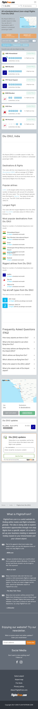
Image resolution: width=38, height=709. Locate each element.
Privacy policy (19, 686)
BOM (10, 93)
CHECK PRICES (27, 413)
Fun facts (19, 683)
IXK (9, 119)
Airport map (19, 679)
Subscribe (30, 642)
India (11, 505)
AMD (11, 53)
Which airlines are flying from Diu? (15, 355)
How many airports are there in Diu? (15, 338)
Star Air (16, 196)
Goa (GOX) (9, 212)
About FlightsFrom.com (19, 690)
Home (3, 505)
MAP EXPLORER (10, 413)
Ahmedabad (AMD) (9, 172)
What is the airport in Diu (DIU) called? (16, 364)
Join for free (19, 456)
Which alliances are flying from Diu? (15, 359)
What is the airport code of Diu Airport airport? (16, 369)
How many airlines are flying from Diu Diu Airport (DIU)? (16, 350)
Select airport (19, 676)
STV (11, 80)
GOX (8, 106)
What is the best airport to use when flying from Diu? (15, 343)
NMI (9, 66)
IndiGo (5, 190)
